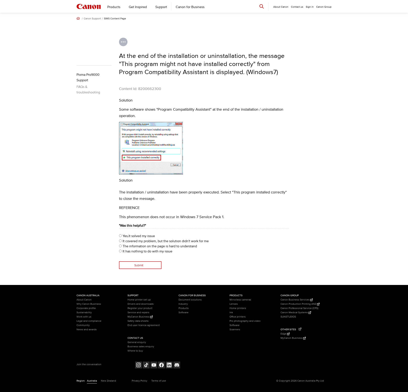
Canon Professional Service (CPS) (299, 308)
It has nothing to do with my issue (147, 251)
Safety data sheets (138, 321)
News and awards (86, 329)
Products (113, 7)
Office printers (238, 316)
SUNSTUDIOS (288, 316)
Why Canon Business (88, 304)
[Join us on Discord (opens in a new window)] (176, 365)
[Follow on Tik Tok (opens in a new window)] (146, 365)
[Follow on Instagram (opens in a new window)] (138, 365)
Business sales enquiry (141, 346)
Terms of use (158, 380)
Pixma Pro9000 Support (87, 77)
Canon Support (92, 19)
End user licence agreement (144, 325)
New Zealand (108, 380)
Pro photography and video (245, 321)
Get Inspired (138, 7)
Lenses (234, 304)
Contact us (297, 7)
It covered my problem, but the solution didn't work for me (165, 241)
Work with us (83, 316)
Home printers (238, 308)
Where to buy (135, 350)
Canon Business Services (295, 299)
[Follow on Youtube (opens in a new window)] (153, 365)
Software (183, 312)
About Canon (84, 299)
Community (83, 325)
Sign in (310, 7)
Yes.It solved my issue (138, 236)
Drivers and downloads (141, 304)
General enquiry (137, 342)
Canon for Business (190, 7)
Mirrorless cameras (240, 299)
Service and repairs (138, 312)
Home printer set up (139, 299)
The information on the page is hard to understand (159, 246)
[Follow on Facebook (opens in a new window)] (161, 365)
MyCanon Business (139, 316)
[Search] (261, 6)
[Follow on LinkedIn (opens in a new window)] (169, 365)
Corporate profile (86, 308)
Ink (231, 312)
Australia (92, 380)
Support (161, 7)
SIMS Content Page (115, 19)
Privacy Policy (139, 380)
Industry (183, 304)
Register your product (140, 308)
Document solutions (190, 299)
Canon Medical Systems (294, 312)
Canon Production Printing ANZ (298, 304)
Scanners (235, 329)
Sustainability (84, 312)
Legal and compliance (88, 321)
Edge (283, 333)
